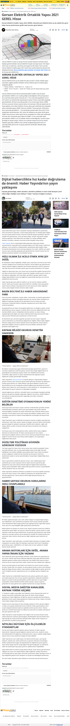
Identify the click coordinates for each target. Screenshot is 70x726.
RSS (10, 724)
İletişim (62, 1)
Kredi (34, 1)
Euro (38, 4)
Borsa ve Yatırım (48, 1)
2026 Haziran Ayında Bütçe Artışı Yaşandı (60, 214)
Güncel (19, 1)
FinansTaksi (5, 11)
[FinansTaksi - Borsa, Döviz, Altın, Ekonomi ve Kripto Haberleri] (8, 710)
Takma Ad (4, 132)
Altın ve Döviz (44, 716)
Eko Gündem (39, 1)
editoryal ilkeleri (17, 379)
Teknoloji (29, 1)
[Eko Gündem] (61, 205)
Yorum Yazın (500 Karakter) (8, 140)
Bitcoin (54, 4)
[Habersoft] (60, 724)
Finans (50, 716)
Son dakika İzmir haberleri (9, 716)
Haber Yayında (6, 243)
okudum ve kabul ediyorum (16, 152)
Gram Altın (62, 4)
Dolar (30, 4)
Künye (58, 1)
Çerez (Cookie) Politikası (59, 716)
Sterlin (45, 4)
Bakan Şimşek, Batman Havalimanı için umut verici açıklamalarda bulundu (60, 253)
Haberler (24, 1)
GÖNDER (49, 152)
